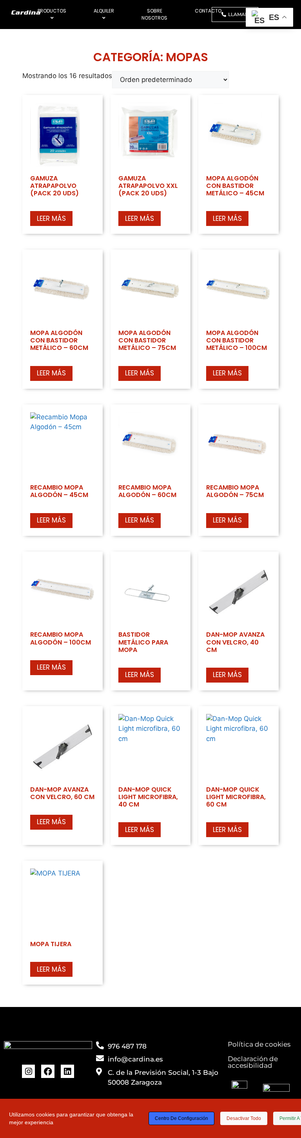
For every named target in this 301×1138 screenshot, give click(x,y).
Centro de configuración (181, 1118)
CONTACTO (208, 10)
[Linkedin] (67, 1071)
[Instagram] (28, 1071)
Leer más (51, 218)
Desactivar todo (244, 1118)
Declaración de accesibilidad (253, 1062)
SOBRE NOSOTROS (154, 14)
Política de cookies (259, 1044)
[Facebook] (47, 1071)
